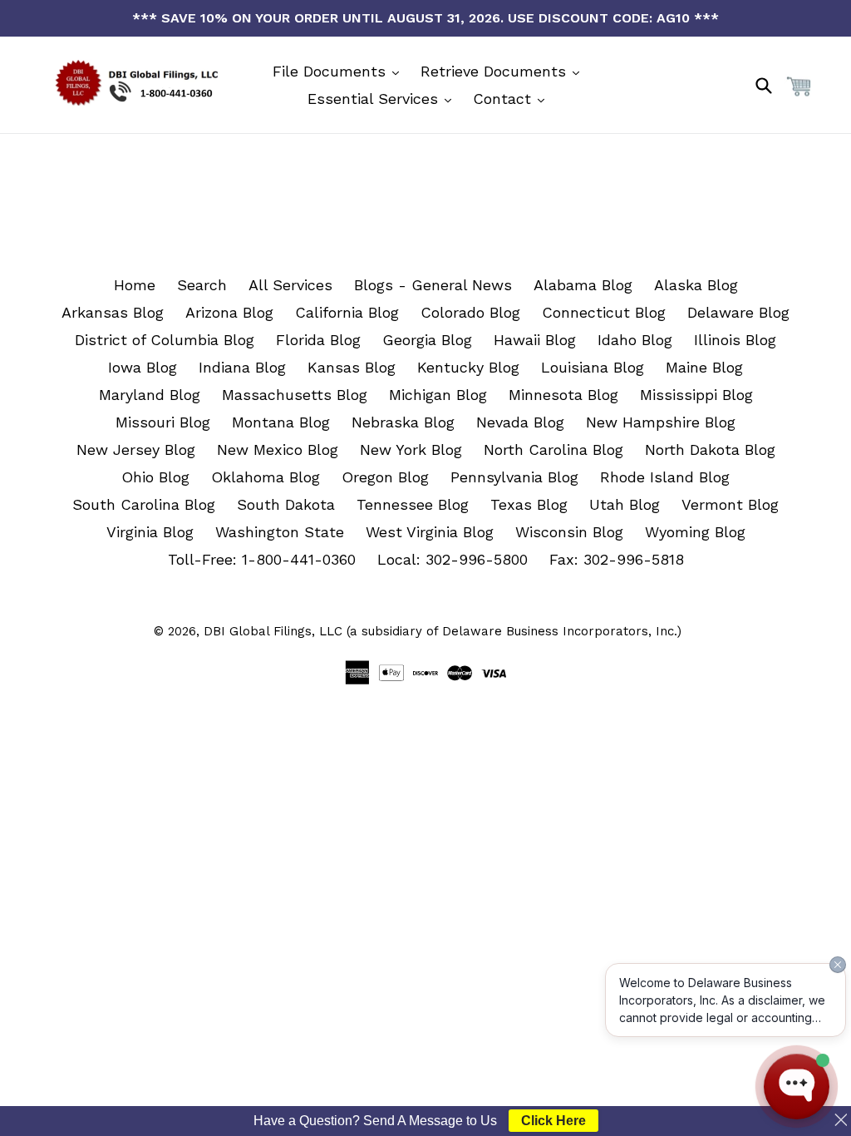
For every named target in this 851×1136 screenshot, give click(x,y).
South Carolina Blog (143, 504)
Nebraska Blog (403, 422)
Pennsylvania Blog (514, 477)
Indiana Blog (242, 367)
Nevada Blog (520, 422)
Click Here (553, 1121)
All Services (290, 285)
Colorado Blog (470, 312)
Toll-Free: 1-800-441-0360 (262, 559)
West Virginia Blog (430, 532)
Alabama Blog (583, 285)
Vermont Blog (730, 504)
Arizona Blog (229, 312)
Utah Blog (624, 504)
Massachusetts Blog (294, 394)
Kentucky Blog (468, 367)
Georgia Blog (427, 339)
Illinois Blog (735, 339)
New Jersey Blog (135, 449)
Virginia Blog (150, 532)
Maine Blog (704, 367)
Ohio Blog (155, 477)
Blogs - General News (433, 285)
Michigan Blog (438, 394)
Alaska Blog (696, 285)
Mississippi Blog (696, 394)
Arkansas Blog (112, 312)
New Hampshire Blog (660, 422)
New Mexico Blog (277, 449)
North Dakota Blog (710, 449)
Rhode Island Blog (665, 477)
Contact (504, 98)
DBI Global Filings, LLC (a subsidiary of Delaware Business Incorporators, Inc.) (442, 631)
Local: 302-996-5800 (452, 559)
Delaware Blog (738, 312)
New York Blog (411, 449)
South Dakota (286, 504)
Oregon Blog (385, 477)
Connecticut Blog (604, 312)
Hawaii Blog (535, 339)
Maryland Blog (149, 394)
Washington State (279, 532)
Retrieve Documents (496, 71)
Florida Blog (318, 339)
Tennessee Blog (413, 504)
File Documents (332, 71)
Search (202, 285)
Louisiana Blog (592, 367)
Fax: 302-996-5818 (616, 559)
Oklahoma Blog (265, 477)
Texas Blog (529, 504)
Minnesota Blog (563, 394)
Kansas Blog (351, 367)
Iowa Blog (142, 367)
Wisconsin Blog (569, 532)
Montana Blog (281, 422)
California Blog (347, 312)
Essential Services (375, 98)
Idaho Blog (635, 339)
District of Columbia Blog (164, 339)
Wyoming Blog (695, 532)
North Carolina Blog (553, 449)
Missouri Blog (163, 422)
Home (134, 285)
